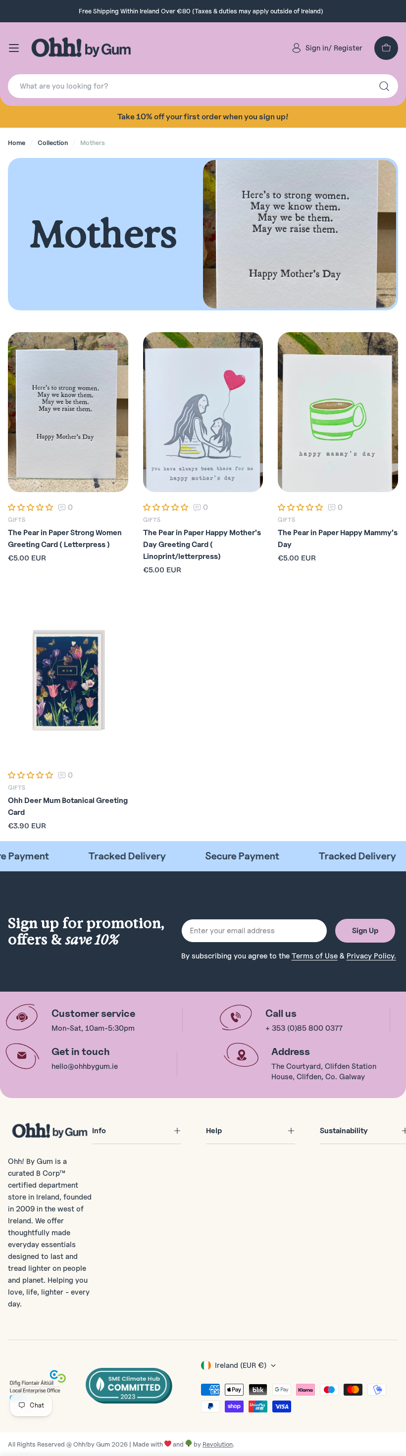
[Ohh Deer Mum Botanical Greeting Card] (68, 680)
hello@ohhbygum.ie (84, 1066)
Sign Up (365, 930)
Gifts (16, 519)
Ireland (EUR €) (240, 1365)
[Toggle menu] (14, 48)
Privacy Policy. (371, 956)
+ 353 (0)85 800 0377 (304, 1028)
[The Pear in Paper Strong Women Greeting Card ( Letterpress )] (68, 412)
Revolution (218, 1444)
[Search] (384, 86)
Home (16, 143)
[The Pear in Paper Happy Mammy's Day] (338, 412)
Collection (53, 143)
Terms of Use (315, 956)
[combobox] (203, 86)
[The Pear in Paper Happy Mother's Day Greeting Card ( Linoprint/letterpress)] (203, 412)
